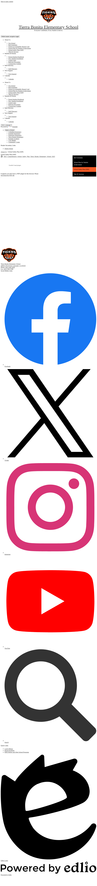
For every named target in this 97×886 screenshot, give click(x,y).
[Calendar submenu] (5, 120)
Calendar (11, 79)
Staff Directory (12, 69)
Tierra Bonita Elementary (15, 137)
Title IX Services (13, 52)
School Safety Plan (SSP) (16, 50)
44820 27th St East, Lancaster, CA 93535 (13, 266)
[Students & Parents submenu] (5, 55)
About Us (4, 152)
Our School (11, 43)
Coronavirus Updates (14, 64)
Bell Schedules (12, 45)
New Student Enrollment (15, 58)
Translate (15, 127)
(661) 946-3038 (10, 267)
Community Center (14, 142)
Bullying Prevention (14, 62)
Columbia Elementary (14, 132)
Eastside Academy (13, 139)
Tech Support (12, 74)
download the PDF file (7, 175)
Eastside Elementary (14, 133)
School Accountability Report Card (18, 46)
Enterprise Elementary (15, 135)
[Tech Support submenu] (5, 115)
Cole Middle (12, 140)
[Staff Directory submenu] (5, 67)
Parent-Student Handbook (16, 57)
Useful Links (12, 60)
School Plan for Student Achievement (19, 48)
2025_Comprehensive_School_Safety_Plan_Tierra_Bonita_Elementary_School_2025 (29, 156)
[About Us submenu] (5, 84)
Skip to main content (7, 1)
